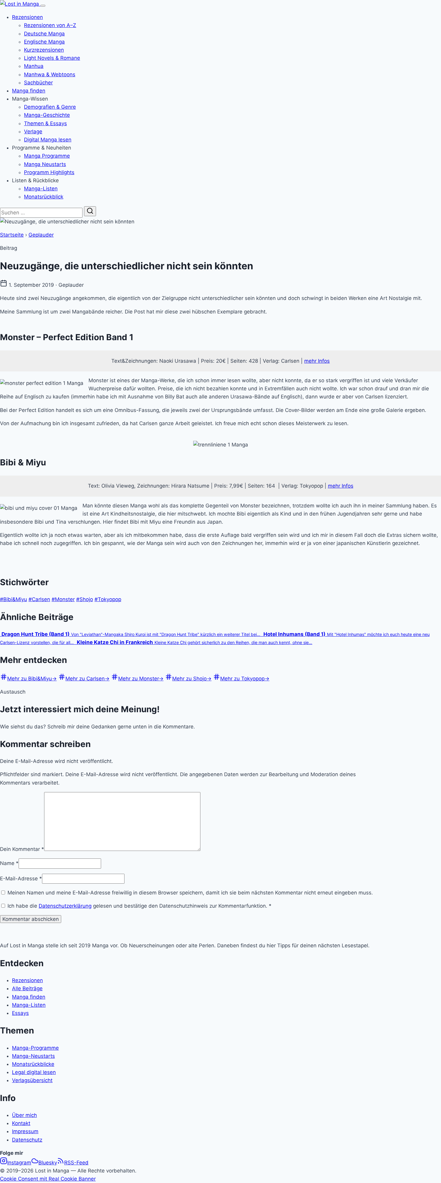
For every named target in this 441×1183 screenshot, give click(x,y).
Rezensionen (27, 17)
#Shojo (84, 599)
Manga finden (28, 91)
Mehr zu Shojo (192, 679)
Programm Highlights (49, 172)
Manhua (34, 66)
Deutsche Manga (44, 34)
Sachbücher (38, 83)
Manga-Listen (41, 189)
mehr (335, 486)
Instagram (19, 1163)
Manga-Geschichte (47, 115)
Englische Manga (44, 42)
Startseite (12, 235)
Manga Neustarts (45, 164)
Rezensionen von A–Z (50, 25)
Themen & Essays (45, 123)
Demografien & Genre (50, 107)
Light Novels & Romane (52, 58)
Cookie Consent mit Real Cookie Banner (48, 1179)
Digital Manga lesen (47, 140)
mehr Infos (317, 361)
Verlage (33, 132)
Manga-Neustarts (33, 1056)
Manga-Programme (35, 1048)
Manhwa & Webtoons (49, 74)
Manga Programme (47, 156)
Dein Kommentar (22, 849)
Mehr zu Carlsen (87, 679)
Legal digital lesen (34, 1072)
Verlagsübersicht (32, 1080)
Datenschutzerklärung (65, 906)
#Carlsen (39, 599)
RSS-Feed (76, 1163)
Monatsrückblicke (33, 1064)
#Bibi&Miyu (13, 599)
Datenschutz (27, 1140)
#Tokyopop (107, 599)
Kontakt (21, 1123)
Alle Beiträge (27, 988)
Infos (347, 486)
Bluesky (47, 1163)
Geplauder (41, 235)
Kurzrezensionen (44, 50)
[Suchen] (90, 211)
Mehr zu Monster (141, 679)
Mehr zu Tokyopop (244, 679)
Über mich (24, 1115)
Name (9, 863)
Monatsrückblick (43, 197)
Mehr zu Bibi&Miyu (32, 679)
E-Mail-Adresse (21, 879)
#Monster (63, 599)
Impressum (25, 1131)
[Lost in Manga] (20, 4)
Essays (20, 1013)
